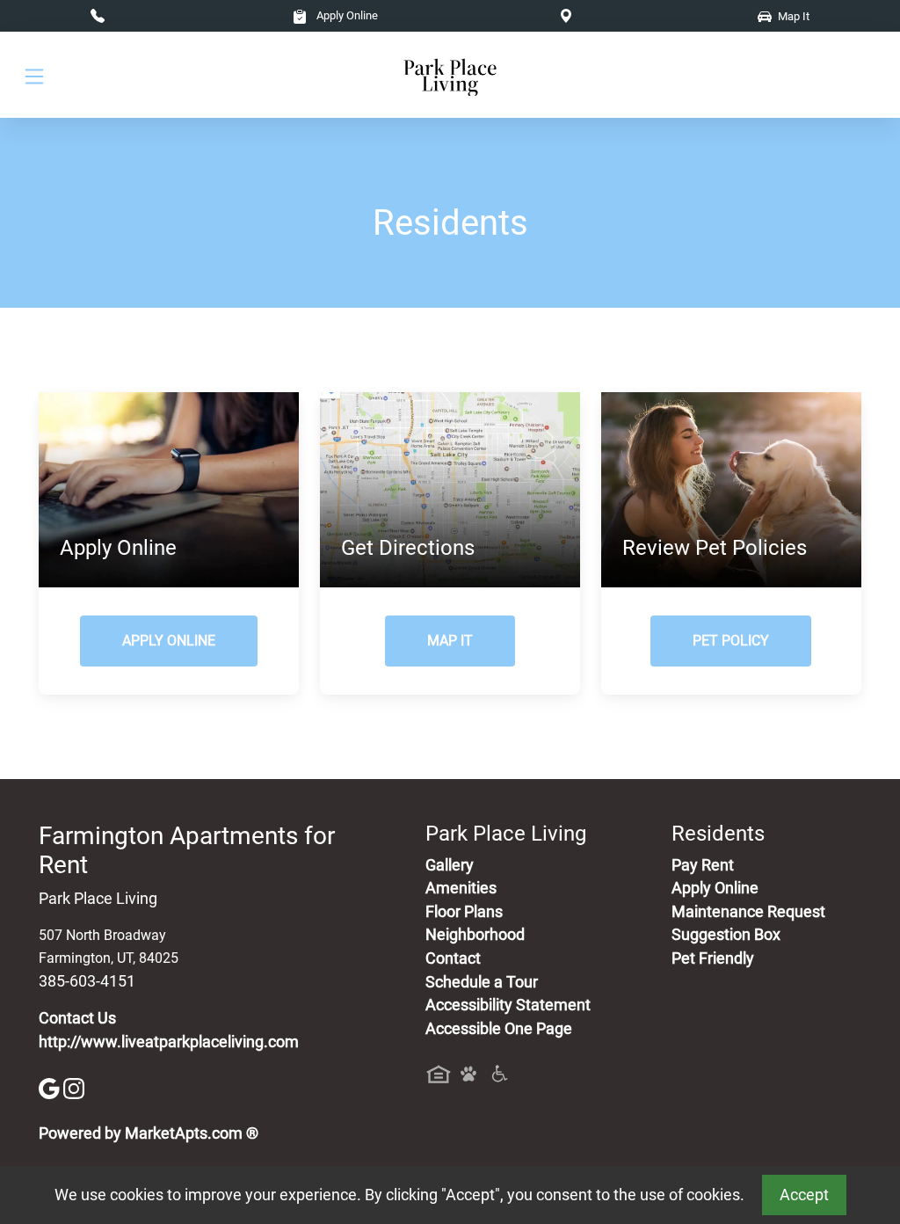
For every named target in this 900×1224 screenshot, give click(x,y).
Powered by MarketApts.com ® (148, 1133)
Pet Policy (731, 640)
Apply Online (346, 15)
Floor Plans (464, 912)
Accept (804, 1195)
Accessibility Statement (508, 1005)
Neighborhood (475, 935)
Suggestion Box (725, 935)
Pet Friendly (712, 958)
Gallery (449, 865)
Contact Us (77, 1018)
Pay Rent (702, 865)
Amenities (461, 888)
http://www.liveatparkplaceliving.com (169, 1042)
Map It (450, 640)
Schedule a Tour (481, 982)
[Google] (51, 1087)
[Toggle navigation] (34, 75)
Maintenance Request (748, 912)
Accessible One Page (498, 1029)
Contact (453, 958)
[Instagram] (73, 1087)
